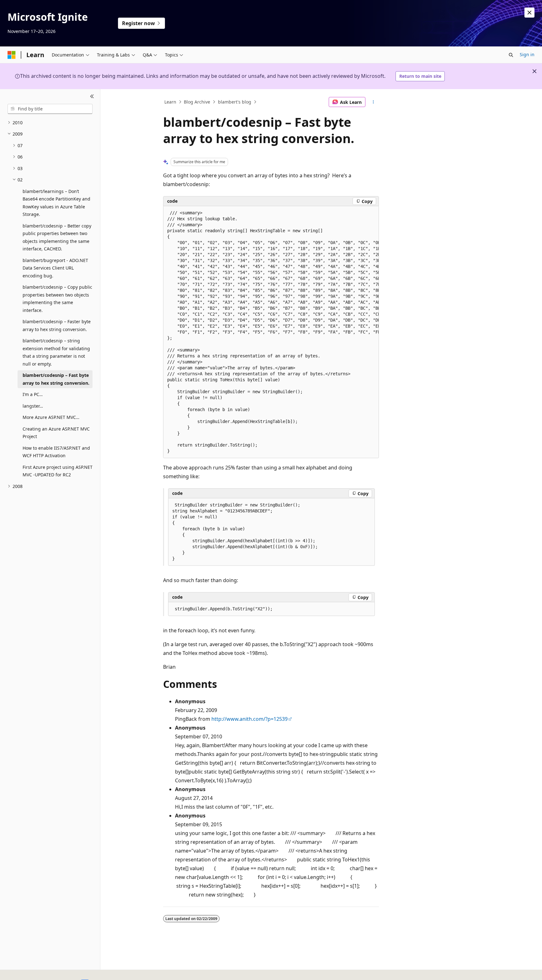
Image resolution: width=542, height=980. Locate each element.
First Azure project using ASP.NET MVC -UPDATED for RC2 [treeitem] (58, 471)
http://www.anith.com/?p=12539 (249, 718)
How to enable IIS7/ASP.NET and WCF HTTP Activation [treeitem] (56, 452)
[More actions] (373, 102)
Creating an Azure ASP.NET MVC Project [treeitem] (56, 433)
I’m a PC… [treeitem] (33, 394)
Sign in (527, 54)
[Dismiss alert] (529, 13)
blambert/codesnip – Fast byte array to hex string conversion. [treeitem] (56, 379)
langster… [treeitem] (33, 406)
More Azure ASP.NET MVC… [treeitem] (51, 417)
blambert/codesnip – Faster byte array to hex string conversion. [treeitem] (57, 325)
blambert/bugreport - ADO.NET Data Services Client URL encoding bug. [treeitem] (55, 268)
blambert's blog (234, 102)
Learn (170, 102)
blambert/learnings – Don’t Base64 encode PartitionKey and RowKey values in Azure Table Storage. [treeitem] (56, 202)
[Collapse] (92, 97)
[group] (271, 332)
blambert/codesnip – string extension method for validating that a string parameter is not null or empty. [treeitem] (56, 352)
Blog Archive (197, 102)
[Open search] (511, 55)
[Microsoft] (12, 55)
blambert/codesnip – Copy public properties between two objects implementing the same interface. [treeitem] (57, 298)
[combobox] (50, 109)
